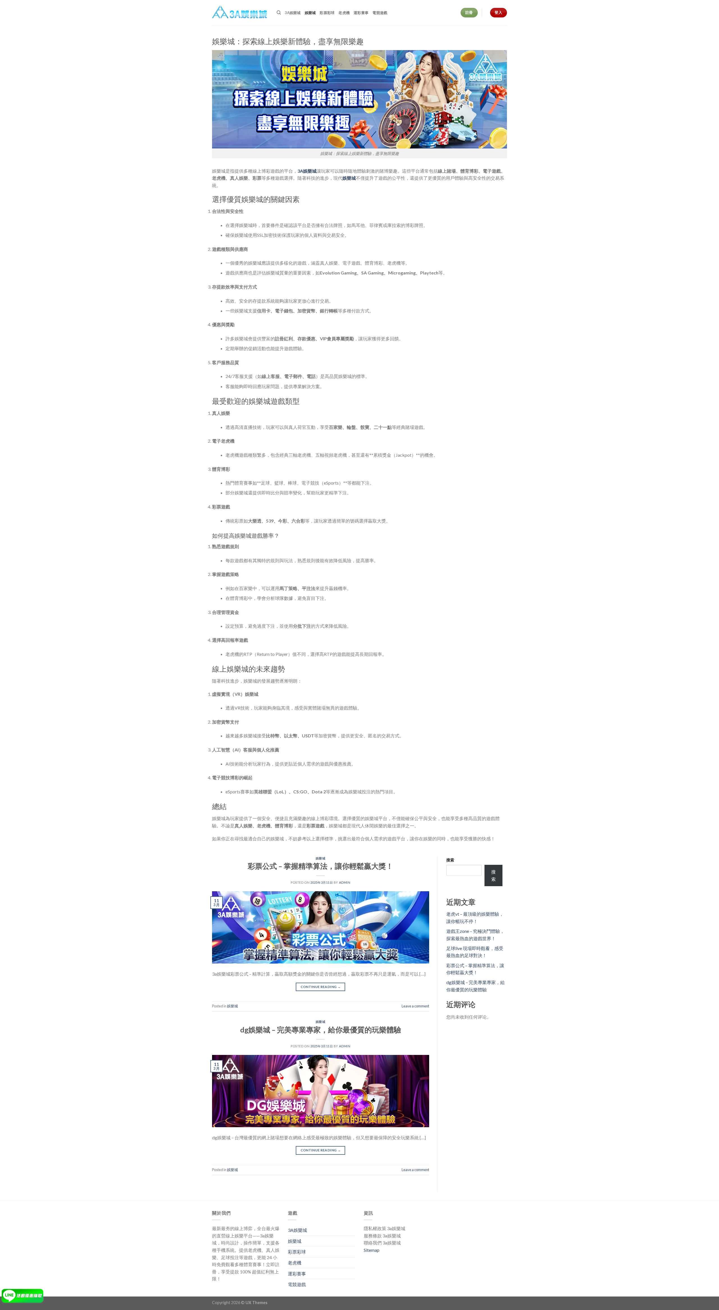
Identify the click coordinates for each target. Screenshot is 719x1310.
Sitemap (371, 1250)
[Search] (279, 12)
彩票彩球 (327, 12)
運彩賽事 (361, 12)
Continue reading (321, 987)
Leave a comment (415, 1006)
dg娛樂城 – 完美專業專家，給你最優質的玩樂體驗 (320, 1029)
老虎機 (344, 12)
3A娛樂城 (293, 12)
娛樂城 (310, 12)
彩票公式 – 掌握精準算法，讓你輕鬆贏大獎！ (320, 866)
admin (345, 882)
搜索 (450, 859)
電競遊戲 (379, 12)
